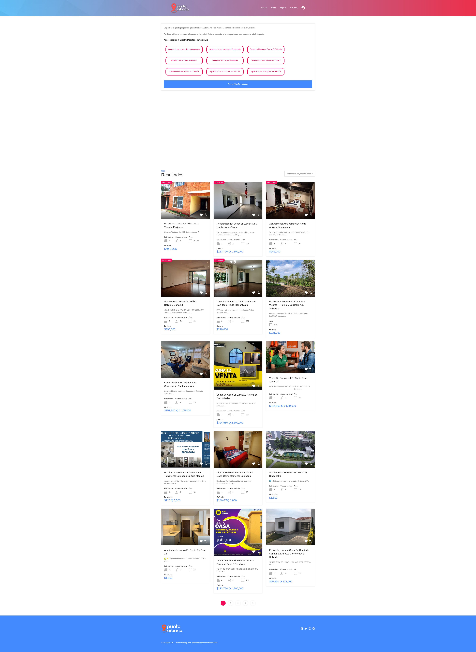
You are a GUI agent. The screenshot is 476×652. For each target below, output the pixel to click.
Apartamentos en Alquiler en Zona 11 (184, 71)
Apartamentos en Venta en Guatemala (225, 49)
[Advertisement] (238, 131)
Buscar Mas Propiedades (238, 84)
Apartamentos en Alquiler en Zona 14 (225, 71)
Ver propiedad (185, 212)
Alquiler (283, 8)
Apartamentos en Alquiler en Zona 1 (266, 60)
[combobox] (299, 174)
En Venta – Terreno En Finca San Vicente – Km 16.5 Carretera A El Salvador (287, 305)
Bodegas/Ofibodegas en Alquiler (225, 60)
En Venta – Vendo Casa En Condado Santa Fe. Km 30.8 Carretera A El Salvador (289, 553)
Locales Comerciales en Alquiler (184, 60)
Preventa (294, 8)
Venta (273, 8)
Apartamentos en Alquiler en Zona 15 (266, 71)
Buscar (264, 8)
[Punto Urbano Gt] (179, 11)
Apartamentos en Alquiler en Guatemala (184, 49)
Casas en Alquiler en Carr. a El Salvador (266, 49)
